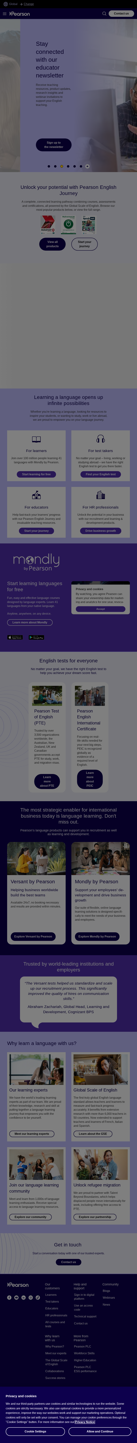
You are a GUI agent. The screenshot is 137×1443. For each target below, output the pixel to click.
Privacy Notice (85, 1422)
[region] (68, 1415)
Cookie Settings (35, 1431)
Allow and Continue (100, 1431)
